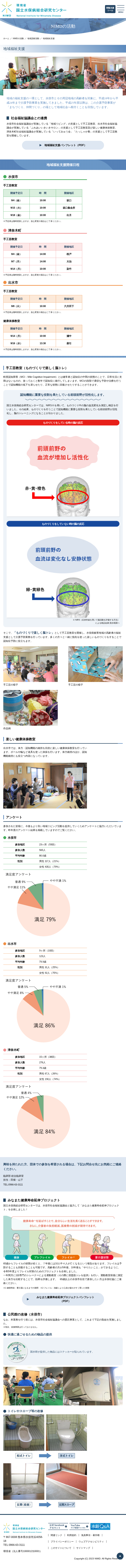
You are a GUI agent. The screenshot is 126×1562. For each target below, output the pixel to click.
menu (120, 12)
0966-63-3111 (15, 1184)
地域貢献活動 (33, 38)
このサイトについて (61, 1548)
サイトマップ (83, 1548)
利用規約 (71, 1535)
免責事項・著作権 (90, 1535)
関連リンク (56, 1535)
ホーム (6, 38)
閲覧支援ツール (110, 9)
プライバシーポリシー (62, 1541)
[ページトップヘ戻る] (120, 1556)
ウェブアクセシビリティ (91, 1541)
